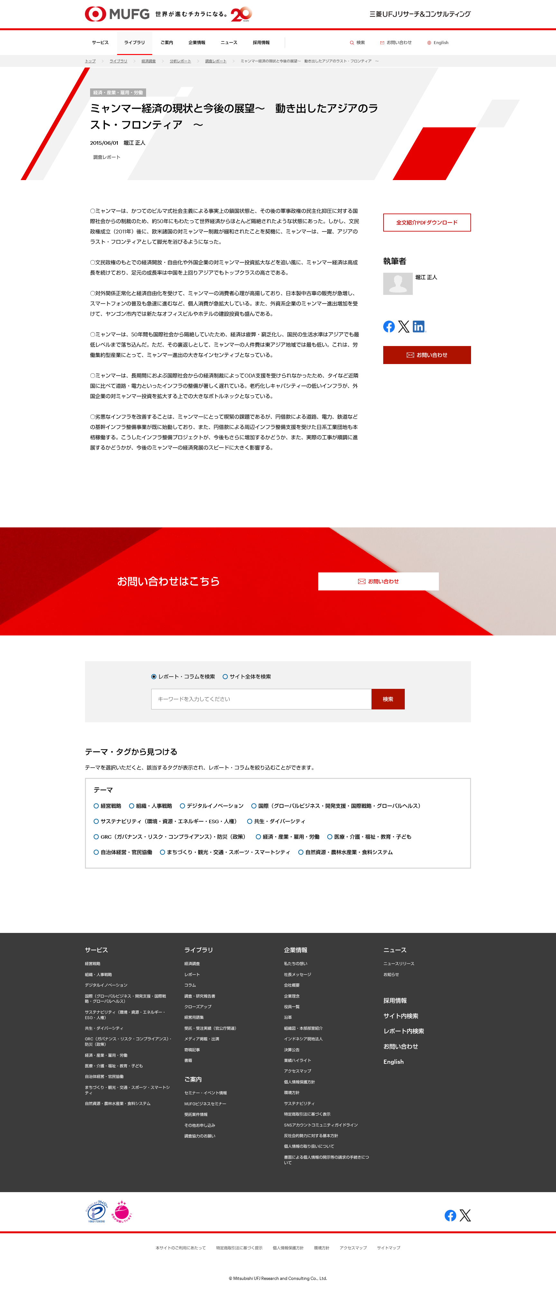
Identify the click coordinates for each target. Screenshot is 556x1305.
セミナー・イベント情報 (205, 1093)
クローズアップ (197, 1006)
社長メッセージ (297, 974)
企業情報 (295, 950)
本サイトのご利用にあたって (181, 1248)
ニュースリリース (399, 963)
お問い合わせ (401, 1046)
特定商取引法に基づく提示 (239, 1248)
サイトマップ (388, 1248)
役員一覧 (292, 1006)
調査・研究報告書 (199, 996)
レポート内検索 (404, 1031)
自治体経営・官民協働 (104, 1076)
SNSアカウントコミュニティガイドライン (321, 1125)
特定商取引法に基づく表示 (307, 1114)
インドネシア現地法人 (303, 1038)
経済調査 (149, 61)
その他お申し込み (199, 1125)
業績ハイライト (297, 1060)
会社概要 (292, 985)
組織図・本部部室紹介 (303, 1028)
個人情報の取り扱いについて (309, 1146)
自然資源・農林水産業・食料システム (118, 1103)
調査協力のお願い (199, 1136)
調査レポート (216, 61)
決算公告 (292, 1049)
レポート (192, 974)
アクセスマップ (297, 1071)
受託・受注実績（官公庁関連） (211, 1028)
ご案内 (193, 1079)
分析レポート (180, 61)
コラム (190, 985)
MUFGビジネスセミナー (205, 1103)
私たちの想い (295, 963)
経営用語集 (194, 1017)
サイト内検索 (401, 1015)
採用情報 (261, 42)
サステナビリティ (299, 1103)
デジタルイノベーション (106, 985)
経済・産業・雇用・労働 (118, 92)
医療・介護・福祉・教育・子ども (114, 1065)
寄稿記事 (192, 1049)
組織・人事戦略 (98, 974)
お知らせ (391, 974)
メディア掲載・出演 (201, 1038)
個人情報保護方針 (299, 1082)
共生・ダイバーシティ (104, 1028)
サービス (96, 950)
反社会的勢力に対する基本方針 (311, 1135)
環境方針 (292, 1092)
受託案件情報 (196, 1114)
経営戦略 (92, 963)
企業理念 (292, 996)
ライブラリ (118, 61)
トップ (90, 61)
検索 (388, 699)
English (394, 1061)
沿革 (288, 1017)
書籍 (188, 1060)
